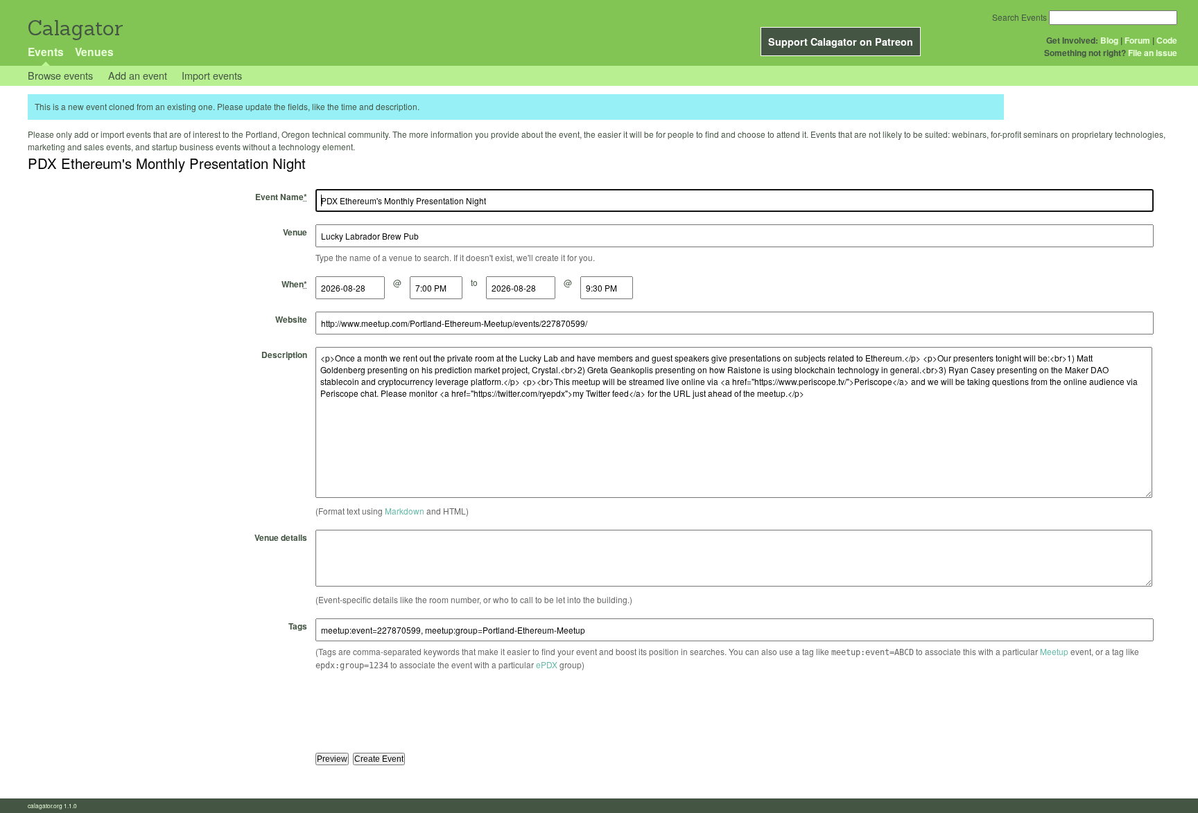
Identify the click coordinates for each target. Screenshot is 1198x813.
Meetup (1054, 651)
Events (46, 52)
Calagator (74, 28)
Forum (1137, 40)
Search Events (1019, 17)
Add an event (137, 75)
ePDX (546, 664)
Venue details (280, 537)
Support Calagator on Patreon (840, 41)
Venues (94, 52)
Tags (297, 626)
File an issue (1152, 52)
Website (291, 319)
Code (1166, 40)
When (294, 284)
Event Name (281, 196)
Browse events (60, 75)
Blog (1109, 40)
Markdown (404, 511)
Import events (212, 75)
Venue (295, 232)
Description (284, 354)
